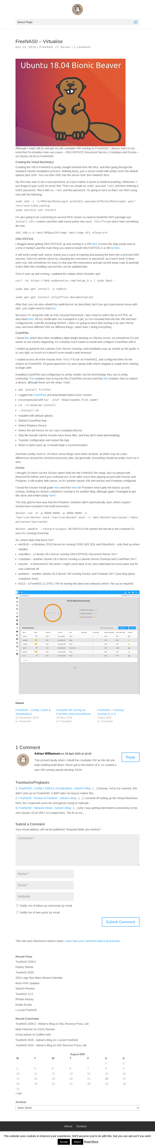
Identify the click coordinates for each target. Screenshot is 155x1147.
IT (56, 46)
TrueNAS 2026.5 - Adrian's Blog (35, 1023)
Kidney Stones (24, 967)
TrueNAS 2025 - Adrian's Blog (34, 1040)
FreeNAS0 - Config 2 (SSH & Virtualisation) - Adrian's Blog (54, 788)
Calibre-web (43, 1034)
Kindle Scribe (24, 1004)
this (53, 308)
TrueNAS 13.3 (24, 993)
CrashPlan (39, 394)
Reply (130, 757)
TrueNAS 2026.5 (26, 961)
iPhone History (25, 999)
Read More (91, 1141)
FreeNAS (46, 46)
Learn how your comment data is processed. (92, 940)
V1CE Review (46, 1029)
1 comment (82, 46)
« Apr (19, 1093)
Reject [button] (77, 1141)
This (31, 378)
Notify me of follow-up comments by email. (46, 905)
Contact (81, 1126)
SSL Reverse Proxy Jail (73, 1023)
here (94, 243)
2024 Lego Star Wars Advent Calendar (39, 977)
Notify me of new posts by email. (40, 912)
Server (65, 46)
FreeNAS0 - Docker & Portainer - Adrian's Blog (47, 798)
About (68, 1126)
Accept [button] (64, 1141)
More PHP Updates (28, 983)
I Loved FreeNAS (26, 1010)
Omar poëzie (24, 1034)
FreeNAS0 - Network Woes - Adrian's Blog (45, 807)
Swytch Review (25, 988)
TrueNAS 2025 (25, 972)
